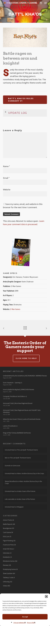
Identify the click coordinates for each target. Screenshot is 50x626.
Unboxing (6, 582)
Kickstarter (6, 557)
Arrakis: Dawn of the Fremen (26, 491)
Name (6, 166)
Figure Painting (8, 541)
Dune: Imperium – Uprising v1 (12, 383)
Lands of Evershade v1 (10, 426)
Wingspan (20, 507)
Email (6, 178)
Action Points (7, 520)
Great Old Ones (8, 549)
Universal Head (10, 450)
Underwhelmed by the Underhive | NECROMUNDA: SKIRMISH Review (25, 376)
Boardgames (7, 528)
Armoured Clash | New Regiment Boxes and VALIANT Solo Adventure (22, 411)
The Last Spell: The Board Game (27, 450)
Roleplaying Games (9, 569)
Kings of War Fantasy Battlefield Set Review (17, 433)
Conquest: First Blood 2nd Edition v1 (15, 396)
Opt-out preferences (19, 622)
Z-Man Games (15, 309)
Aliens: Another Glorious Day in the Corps (30, 473)
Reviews (5, 565)
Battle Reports (7, 524)
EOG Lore (6, 537)
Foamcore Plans (8, 545)
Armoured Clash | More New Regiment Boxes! (17, 403)
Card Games (7, 532)
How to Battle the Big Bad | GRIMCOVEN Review (18, 389)
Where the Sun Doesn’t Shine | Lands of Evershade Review (21, 419)
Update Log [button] (17, 112)
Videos (5, 586)
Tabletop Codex (8, 578)
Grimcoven (16, 466)
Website (6, 189)
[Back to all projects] (25, 327)
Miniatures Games (9, 561)
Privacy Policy (31, 622)
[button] (46, 596)
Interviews (6, 553)
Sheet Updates (7, 573)
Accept (25, 617)
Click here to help (26, 358)
